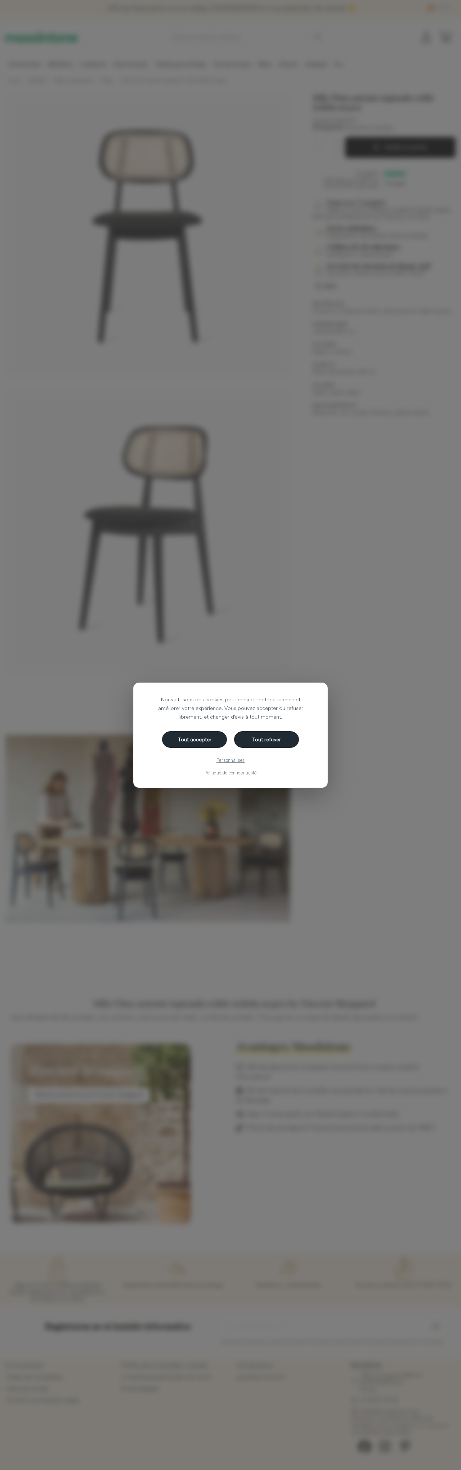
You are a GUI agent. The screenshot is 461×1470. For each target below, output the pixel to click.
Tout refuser (266, 739)
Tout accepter (194, 739)
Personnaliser (230, 760)
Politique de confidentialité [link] (231, 773)
